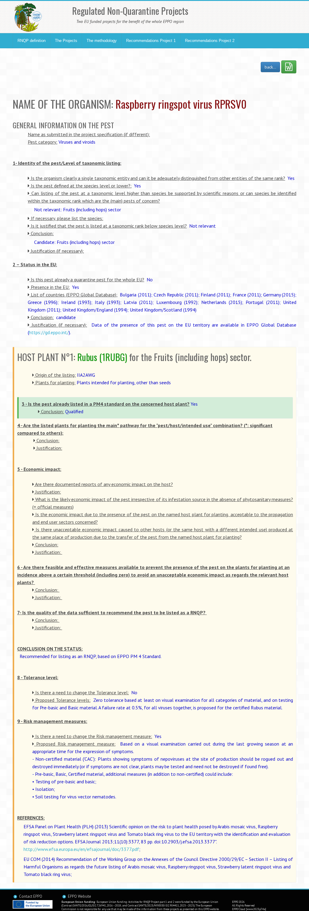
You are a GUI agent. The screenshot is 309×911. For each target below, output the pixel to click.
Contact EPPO (30, 896)
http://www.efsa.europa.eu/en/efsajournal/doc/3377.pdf (81, 849)
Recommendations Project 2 (209, 40)
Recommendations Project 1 (151, 40)
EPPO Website (79, 896)
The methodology (102, 40)
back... (270, 67)
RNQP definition (32, 40)
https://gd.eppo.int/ (49, 332)
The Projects (66, 40)
